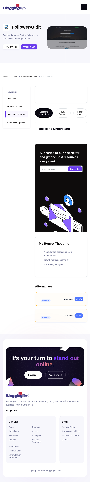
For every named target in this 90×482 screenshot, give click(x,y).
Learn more (68, 299)
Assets (5, 77)
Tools (15, 77)
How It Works (11, 47)
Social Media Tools (29, 77)
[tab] (44, 113)
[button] (84, 7)
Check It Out (29, 47)
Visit (79, 299)
